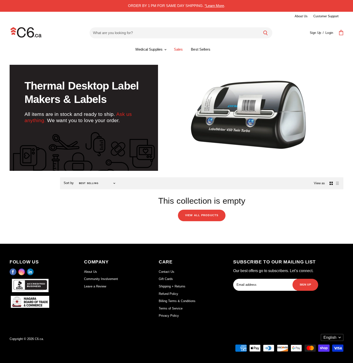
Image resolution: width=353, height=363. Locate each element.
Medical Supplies (149, 49)
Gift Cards (166, 279)
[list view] (337, 183)
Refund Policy (168, 294)
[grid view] (331, 183)
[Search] (265, 32)
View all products (201, 215)
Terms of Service (171, 308)
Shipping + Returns (172, 286)
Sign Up (315, 33)
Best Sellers (200, 49)
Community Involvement (101, 279)
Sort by (69, 183)
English (329, 337)
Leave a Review (95, 286)
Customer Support (326, 16)
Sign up (305, 284)
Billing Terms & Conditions (177, 301)
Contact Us (166, 272)
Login (329, 33)
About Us (301, 16)
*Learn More (214, 6)
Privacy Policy (169, 315)
